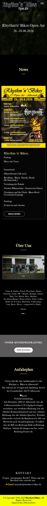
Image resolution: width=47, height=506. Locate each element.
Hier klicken (23, 350)
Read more (14, 214)
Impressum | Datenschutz (23, 502)
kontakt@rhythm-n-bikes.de (28, 484)
